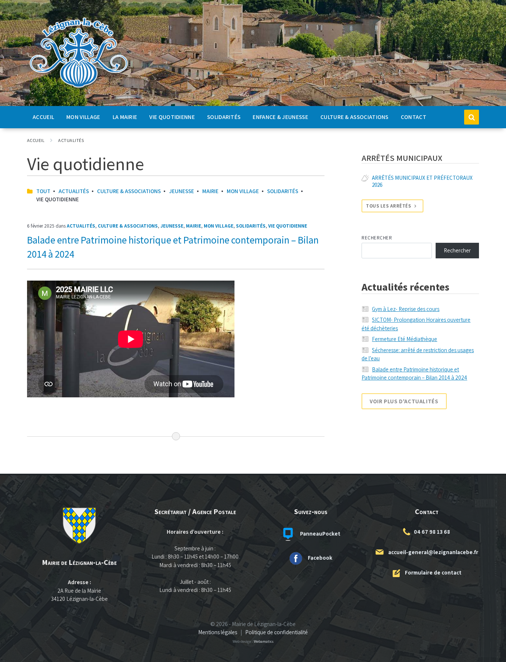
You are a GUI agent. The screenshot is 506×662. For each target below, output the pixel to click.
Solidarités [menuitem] (223, 116)
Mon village (243, 191)
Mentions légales (217, 632)
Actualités (71, 140)
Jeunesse (181, 191)
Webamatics (263, 641)
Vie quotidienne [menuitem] (172, 116)
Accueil (35, 140)
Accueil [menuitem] (43, 116)
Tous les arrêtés (388, 206)
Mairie (210, 191)
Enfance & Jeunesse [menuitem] (280, 116)
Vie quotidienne (287, 226)
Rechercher (377, 238)
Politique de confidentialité (276, 632)
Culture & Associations (129, 191)
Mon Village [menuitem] (83, 116)
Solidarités (282, 191)
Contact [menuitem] (413, 116)
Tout (43, 191)
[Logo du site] (79, 88)
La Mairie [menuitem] (125, 116)
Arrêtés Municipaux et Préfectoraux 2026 (422, 181)
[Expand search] (471, 117)
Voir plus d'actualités (404, 401)
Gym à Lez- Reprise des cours (405, 308)
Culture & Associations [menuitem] (354, 116)
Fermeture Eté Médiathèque (404, 338)
